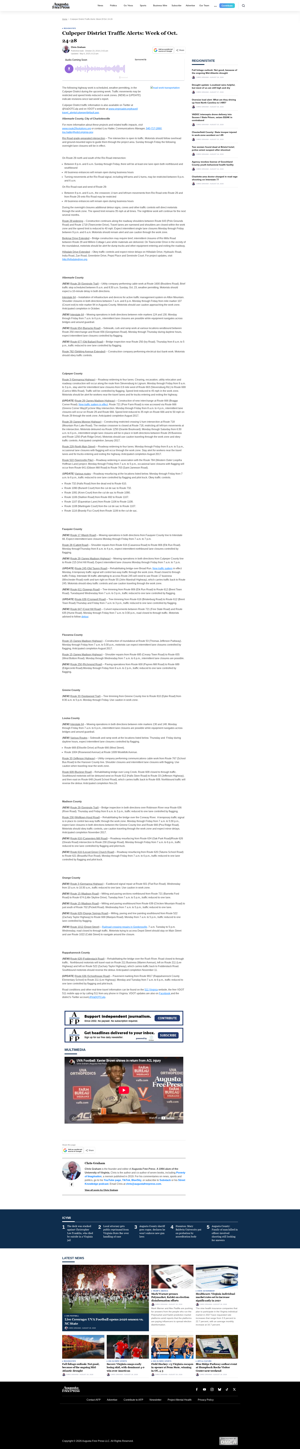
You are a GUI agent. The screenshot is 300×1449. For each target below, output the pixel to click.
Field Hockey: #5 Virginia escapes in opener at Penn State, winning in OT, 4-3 (172, 1367)
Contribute (227, 5)
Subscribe (176, 5)
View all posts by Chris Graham (101, 1190)
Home (64, 19)
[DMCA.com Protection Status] (228, 1440)
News (100, 5)
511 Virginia (151, 989)
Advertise (190, 5)
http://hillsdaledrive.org (74, 259)
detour (84, 616)
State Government (206, 1291)
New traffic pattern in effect (93, 404)
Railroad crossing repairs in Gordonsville (124, 927)
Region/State (70, 28)
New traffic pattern (162, 568)
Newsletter (155, 1399)
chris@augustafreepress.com (143, 1184)
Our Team (204, 5)
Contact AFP (94, 1399)
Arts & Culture (204, 1361)
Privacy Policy (206, 1399)
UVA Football (72, 1316)
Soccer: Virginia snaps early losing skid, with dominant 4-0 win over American (125, 1367)
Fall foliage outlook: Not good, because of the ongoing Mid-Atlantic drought (80, 1367)
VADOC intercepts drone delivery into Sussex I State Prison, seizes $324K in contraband (212, 117)
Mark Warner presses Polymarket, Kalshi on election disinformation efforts (170, 1297)
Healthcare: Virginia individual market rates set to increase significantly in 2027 (215, 1297)
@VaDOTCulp (97, 997)
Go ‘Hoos (128, 5)
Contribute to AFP (133, 1399)
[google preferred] (164, 50)
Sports (143, 5)
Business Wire (160, 5)
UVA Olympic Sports (117, 1361)
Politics (113, 5)
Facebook (165, 993)
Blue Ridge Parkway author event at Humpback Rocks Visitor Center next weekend (216, 1367)
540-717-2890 (154, 128)
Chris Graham (95, 1163)
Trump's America (160, 1291)
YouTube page (112, 1180)
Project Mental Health (180, 1399)
